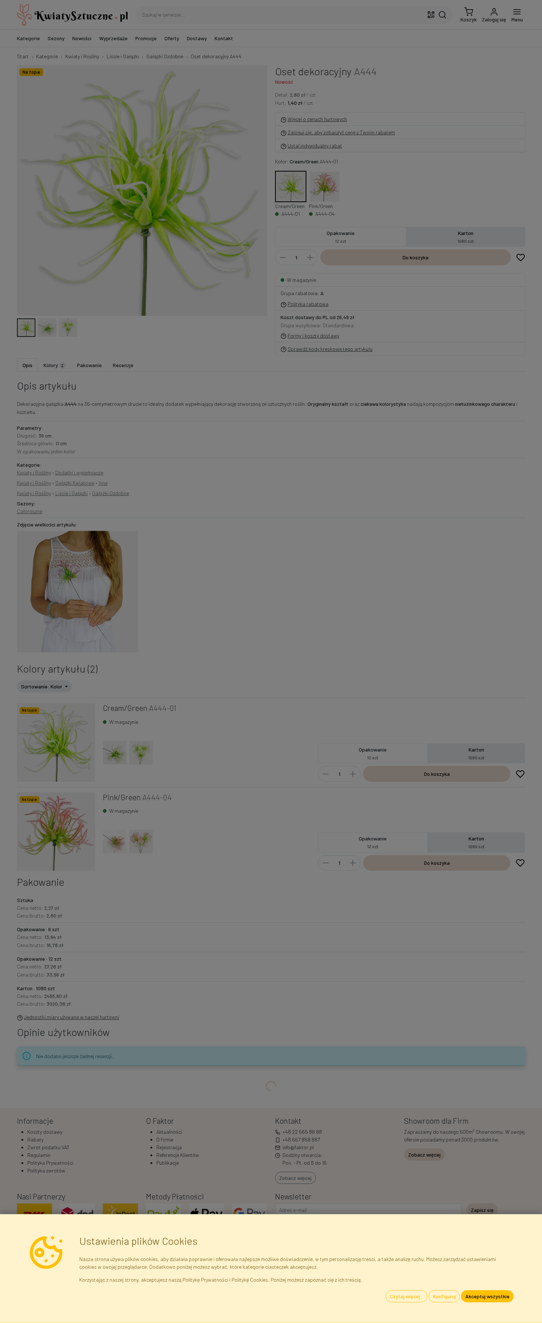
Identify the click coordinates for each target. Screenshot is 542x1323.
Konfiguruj (444, 1296)
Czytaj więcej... (406, 1296)
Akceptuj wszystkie (487, 1296)
